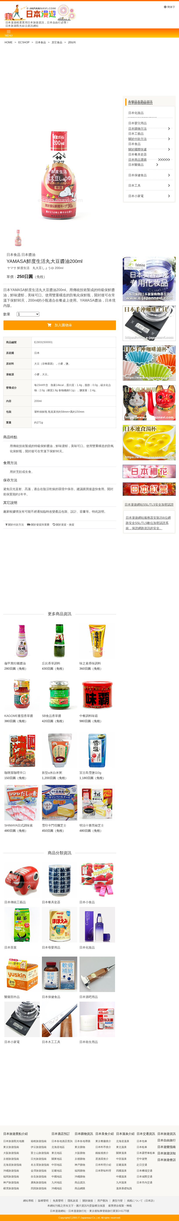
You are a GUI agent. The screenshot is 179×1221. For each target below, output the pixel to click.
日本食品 (40, 42)
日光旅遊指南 (38, 1158)
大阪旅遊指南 (11, 1153)
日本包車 (142, 1141)
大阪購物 (80, 1153)
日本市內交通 (144, 1182)
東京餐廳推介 (103, 1141)
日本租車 (142, 1147)
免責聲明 (58, 1200)
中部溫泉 (121, 1158)
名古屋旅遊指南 (40, 1164)
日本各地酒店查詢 (62, 1141)
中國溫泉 (121, 1176)
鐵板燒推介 (101, 1153)
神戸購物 (80, 1164)
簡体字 (171, 7)
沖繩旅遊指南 (11, 1170)
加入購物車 (63, 325)
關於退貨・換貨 (64, 524)
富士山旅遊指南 (40, 1153)
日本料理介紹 (103, 1164)
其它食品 (57, 42)
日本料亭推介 (103, 1147)
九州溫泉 (121, 1182)
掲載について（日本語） (141, 1200)
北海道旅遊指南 (12, 1164)
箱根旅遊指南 (38, 1141)
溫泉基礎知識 (124, 1188)
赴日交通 (142, 1164)
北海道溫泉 (122, 1141)
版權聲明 (43, 1200)
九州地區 (57, 1182)
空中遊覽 (142, 1158)
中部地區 (57, 1164)
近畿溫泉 (121, 1164)
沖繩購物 (80, 1176)
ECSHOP (23, 42)
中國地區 (57, 1176)
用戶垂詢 (102, 1200)
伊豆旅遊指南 (38, 1147)
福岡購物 (80, 1170)
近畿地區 (57, 1170)
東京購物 (80, 1147)
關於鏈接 (88, 1200)
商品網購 (80, 1188)
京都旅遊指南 (11, 1158)
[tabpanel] (59, 173)
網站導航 (28, 1200)
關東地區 (57, 1158)
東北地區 (57, 1153)
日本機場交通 (144, 1170)
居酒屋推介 (101, 1158)
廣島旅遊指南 (38, 1182)
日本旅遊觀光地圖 (13, 1141)
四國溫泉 (121, 1170)
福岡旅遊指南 (11, 1176)
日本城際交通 (144, 1176)
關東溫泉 (121, 1153)
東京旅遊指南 (11, 1147)
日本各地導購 (82, 1141)
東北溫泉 (121, 1147)
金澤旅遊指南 (38, 1170)
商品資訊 (80, 1182)
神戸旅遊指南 (11, 1182)
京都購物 (80, 1158)
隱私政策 (73, 1200)
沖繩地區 (57, 1188)
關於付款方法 (15, 524)
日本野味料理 (103, 1170)
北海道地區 (58, 1147)
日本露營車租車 (146, 1153)
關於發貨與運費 (39, 524)
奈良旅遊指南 (38, 1176)
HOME (8, 42)
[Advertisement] (59, 84)
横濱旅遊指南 (11, 1188)
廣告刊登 (117, 1200)
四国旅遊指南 (38, 1188)
